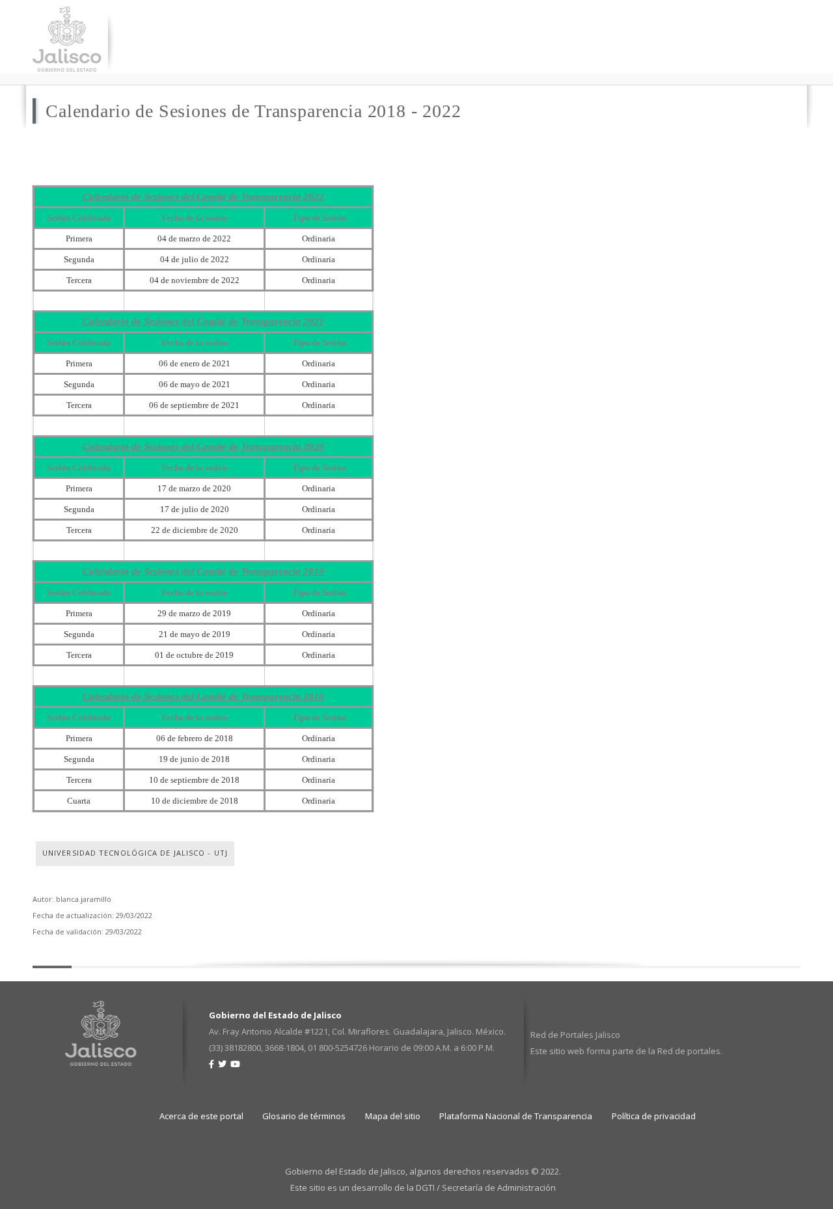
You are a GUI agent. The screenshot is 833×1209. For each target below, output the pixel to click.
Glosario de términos (304, 1116)
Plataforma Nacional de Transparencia (515, 1116)
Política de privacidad (654, 1116)
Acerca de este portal (201, 1116)
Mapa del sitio (392, 1116)
